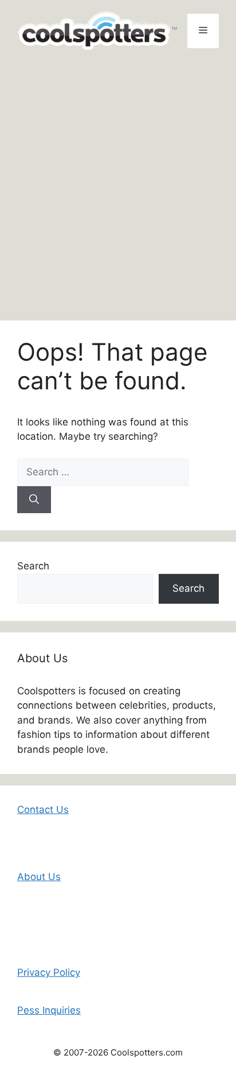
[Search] (34, 500)
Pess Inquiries (49, 1010)
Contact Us (43, 809)
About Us (39, 876)
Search (33, 566)
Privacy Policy (48, 972)
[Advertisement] (118, 185)
